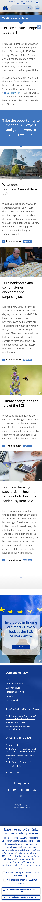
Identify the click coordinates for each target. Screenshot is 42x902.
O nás (9, 680)
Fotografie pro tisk (15, 692)
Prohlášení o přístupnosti (18, 762)
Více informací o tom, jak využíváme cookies (22, 881)
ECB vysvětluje (13, 688)
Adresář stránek (13, 772)
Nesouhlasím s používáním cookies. (22, 897)
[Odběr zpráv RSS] (21, 796)
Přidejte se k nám (14, 684)
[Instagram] (21, 790)
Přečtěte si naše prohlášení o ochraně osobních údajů (22, 874)
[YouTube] (28, 790)
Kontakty (10, 696)
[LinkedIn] (15, 790)
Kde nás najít (12, 700)
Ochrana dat (12, 745)
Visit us (22, 647)
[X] (8, 790)
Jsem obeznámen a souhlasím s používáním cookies (22, 890)
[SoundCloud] (34, 790)
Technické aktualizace (16, 723)
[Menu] (37, 7)
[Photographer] (40, 176)
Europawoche (14, 93)
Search (29, 8)
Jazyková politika (14, 766)
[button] (37, 2)
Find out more (14, 241)
